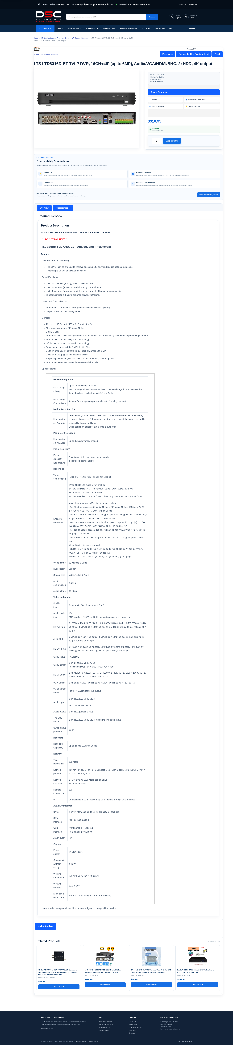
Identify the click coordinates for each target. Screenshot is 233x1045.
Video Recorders (74, 28)
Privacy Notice (93, 1041)
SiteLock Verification (185, 1041)
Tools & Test (145, 28)
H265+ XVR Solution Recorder (77, 38)
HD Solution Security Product (52, 38)
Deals (171, 28)
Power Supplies (104, 1030)
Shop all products (47, 1029)
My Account (193, 4)
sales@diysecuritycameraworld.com (94, 4)
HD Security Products (106, 1024)
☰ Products (45, 28)
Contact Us (182, 4)
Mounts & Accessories (128, 28)
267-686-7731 (62, 4)
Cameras (60, 28)
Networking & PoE (92, 28)
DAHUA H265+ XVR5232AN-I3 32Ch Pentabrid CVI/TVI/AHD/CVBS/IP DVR (195, 971)
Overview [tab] (44, 208)
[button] (86, 108)
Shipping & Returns (135, 1027)
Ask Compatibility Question (208, 195)
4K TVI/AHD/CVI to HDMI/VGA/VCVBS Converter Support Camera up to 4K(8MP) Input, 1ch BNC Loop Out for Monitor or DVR (57, 972)
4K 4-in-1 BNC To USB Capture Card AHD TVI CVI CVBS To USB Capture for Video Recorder (151, 971)
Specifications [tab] (63, 208)
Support (192, 28)
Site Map (132, 1033)
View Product (59, 987)
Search (152, 17)
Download (132, 1030)
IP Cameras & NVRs (105, 1021)
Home (36, 38)
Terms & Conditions (80, 1041)
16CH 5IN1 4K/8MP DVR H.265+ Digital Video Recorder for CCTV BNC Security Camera (103, 971)
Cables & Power (109, 28)
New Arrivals (160, 28)
